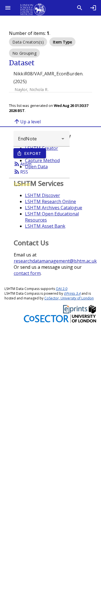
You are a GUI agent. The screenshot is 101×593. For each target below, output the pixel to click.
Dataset (22, 184)
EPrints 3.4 (72, 293)
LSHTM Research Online (50, 201)
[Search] (79, 8)
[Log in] (93, 8)
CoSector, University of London (69, 298)
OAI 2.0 (61, 288)
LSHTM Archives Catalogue (53, 208)
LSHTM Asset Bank (45, 226)
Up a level (27, 121)
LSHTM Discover (42, 195)
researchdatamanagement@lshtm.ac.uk (55, 261)
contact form (27, 273)
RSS (20, 171)
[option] (28, 41)
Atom (22, 163)
